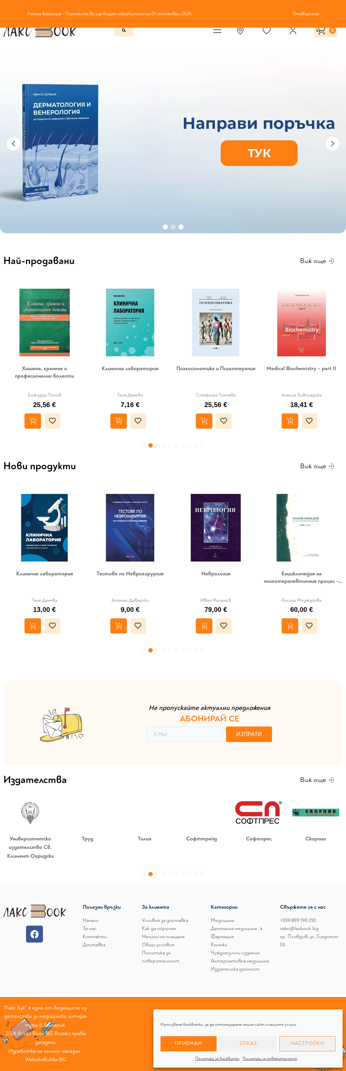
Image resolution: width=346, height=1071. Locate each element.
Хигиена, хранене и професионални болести (44, 372)
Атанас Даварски (130, 600)
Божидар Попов (44, 395)
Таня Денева (130, 395)
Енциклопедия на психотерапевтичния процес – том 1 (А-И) (301, 577)
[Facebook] (34, 934)
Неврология (215, 573)
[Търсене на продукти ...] (124, 30)
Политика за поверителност (270, 1058)
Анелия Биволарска (301, 395)
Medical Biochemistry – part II (301, 368)
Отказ (248, 1043)
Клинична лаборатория (130, 368)
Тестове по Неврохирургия (130, 573)
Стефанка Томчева (216, 395)
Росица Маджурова (301, 600)
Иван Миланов (215, 600)
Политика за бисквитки (217, 1058)
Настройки (307, 1043)
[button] (144, 445)
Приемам (188, 1043)
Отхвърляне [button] (306, 14)
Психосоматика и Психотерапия (215, 368)
